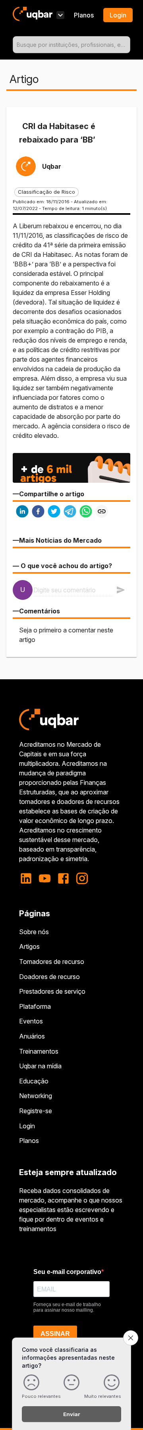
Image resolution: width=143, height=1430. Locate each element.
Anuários (32, 1036)
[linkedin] (22, 512)
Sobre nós (34, 932)
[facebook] (38, 512)
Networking (35, 1096)
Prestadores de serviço (52, 991)
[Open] (127, 45)
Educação (33, 1081)
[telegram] (70, 512)
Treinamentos (38, 1051)
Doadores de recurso (49, 977)
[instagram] (82, 878)
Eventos (31, 1021)
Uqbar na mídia (40, 1066)
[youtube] (44, 878)
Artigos (29, 946)
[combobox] (71, 44)
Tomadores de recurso (51, 962)
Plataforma (35, 1006)
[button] (46, 192)
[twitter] (54, 512)
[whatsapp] (85, 512)
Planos (84, 15)
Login (27, 1126)
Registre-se (35, 1111)
